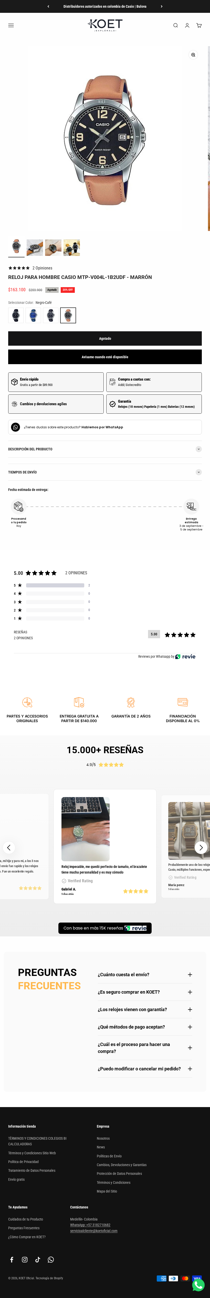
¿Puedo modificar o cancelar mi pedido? (139, 1068)
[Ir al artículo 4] (72, 248)
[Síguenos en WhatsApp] (50, 1259)
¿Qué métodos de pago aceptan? (131, 1027)
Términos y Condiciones (113, 1182)
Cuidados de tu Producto (25, 1219)
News (101, 1147)
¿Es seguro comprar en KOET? (129, 992)
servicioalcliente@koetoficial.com (94, 1231)
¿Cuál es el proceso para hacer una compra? (134, 1048)
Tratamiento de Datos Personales (31, 1170)
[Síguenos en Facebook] (11, 1259)
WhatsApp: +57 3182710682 (90, 1225)
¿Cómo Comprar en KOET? (27, 1237)
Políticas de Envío (109, 1156)
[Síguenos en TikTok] (37, 1259)
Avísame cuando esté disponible (105, 357)
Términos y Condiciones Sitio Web (32, 1153)
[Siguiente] (162, 6)
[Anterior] (48, 6)
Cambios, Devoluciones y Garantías (121, 1165)
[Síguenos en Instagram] (24, 1259)
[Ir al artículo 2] (35, 248)
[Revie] (185, 657)
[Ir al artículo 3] (53, 248)
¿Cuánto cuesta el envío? (123, 974)
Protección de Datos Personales (119, 1173)
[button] (201, 847)
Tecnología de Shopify (49, 1278)
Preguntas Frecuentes (23, 1228)
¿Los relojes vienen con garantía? (132, 1009)
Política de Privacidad (23, 1162)
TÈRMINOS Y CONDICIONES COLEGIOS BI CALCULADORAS (37, 1141)
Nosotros (103, 1138)
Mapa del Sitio (107, 1191)
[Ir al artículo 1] (16, 246)
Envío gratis (16, 1179)
